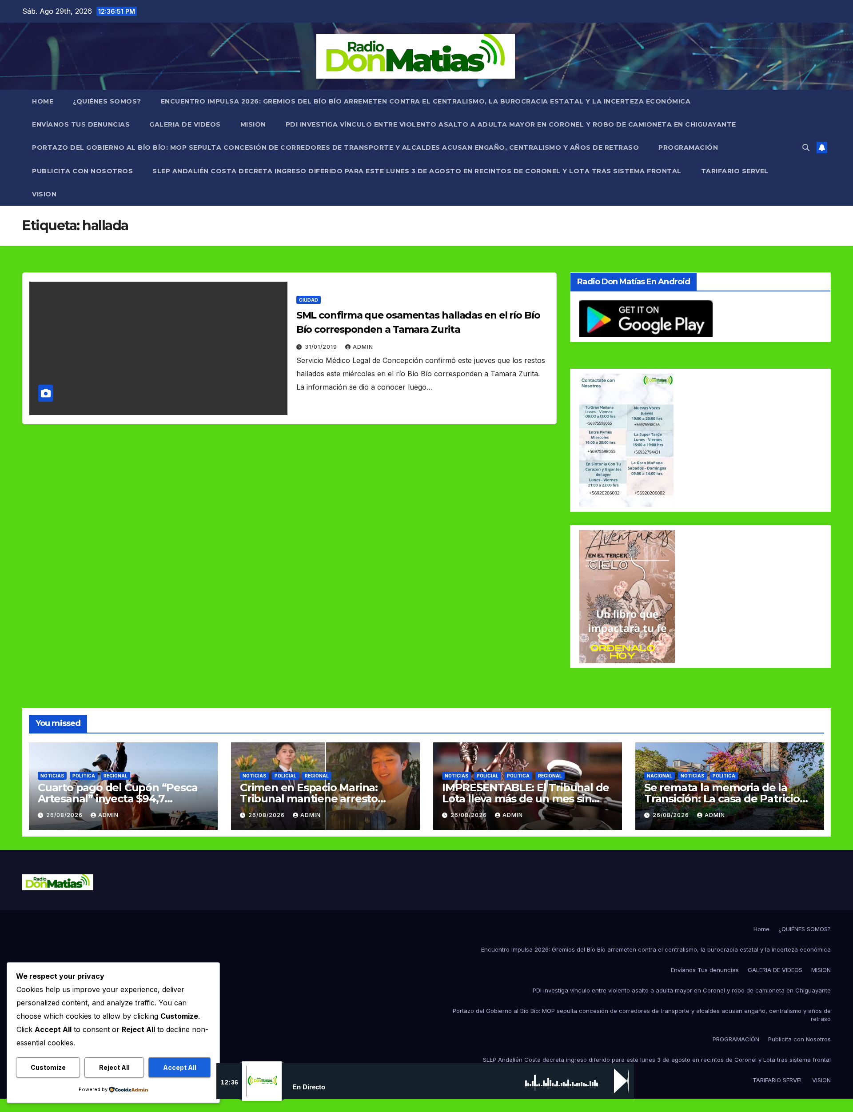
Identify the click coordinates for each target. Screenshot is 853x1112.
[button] (805, 147)
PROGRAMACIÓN (688, 147)
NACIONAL (659, 775)
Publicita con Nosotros (82, 171)
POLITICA (83, 775)
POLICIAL (285, 775)
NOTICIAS (52, 775)
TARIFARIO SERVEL (735, 171)
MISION (253, 124)
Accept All (179, 1067)
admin (363, 346)
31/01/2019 (322, 346)
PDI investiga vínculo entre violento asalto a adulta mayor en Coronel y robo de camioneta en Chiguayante (511, 124)
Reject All (114, 1067)
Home (42, 101)
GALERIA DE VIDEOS (185, 124)
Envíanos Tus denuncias (81, 124)
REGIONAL (116, 775)
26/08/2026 (65, 815)
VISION (44, 194)
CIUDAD (308, 300)
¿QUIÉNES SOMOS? (107, 101)
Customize (48, 1067)
